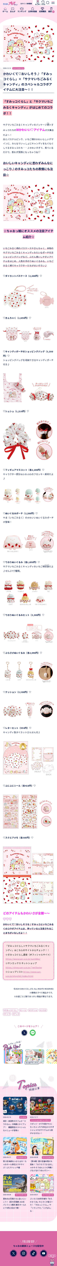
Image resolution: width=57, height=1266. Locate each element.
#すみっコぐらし (10, 1010)
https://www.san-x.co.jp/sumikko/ (23, 958)
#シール (23, 1010)
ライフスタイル (18, 68)
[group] (9, 1057)
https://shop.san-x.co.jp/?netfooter (24, 967)
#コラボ (43, 1010)
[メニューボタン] (53, 2)
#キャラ (7, 1014)
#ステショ (33, 1010)
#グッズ (16, 1014)
